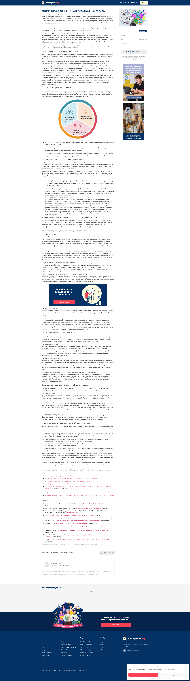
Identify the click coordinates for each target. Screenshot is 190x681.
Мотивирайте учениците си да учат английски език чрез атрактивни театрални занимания (80, 526)
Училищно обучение (85, 647)
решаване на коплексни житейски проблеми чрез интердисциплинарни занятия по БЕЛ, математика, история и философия (79, 495)
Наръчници (64, 652)
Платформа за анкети (86, 655)
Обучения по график (85, 650)
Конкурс (102, 642)
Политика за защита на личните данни (153, 678)
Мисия (43, 642)
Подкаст (102, 647)
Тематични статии (66, 655)
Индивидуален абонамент (87, 642)
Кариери (44, 647)
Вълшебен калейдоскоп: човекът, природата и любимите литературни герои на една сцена (82, 530)
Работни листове (66, 644)
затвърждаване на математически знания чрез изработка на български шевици (67, 481)
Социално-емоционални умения (80, 544)
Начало (43, 8)
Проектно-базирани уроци (68, 647)
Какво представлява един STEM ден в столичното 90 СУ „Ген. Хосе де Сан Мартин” (79, 518)
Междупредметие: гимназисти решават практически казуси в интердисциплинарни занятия (82, 539)
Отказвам (173, 675)
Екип (43, 644)
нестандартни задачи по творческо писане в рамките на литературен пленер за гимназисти (71, 478)
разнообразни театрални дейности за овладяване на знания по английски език (66, 484)
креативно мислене (48, 544)
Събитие (102, 644)
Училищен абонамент (86, 644)
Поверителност (46, 658)
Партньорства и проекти (87, 652)
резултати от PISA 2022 (66, 544)
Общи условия (45, 655)
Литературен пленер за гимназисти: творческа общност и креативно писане (78, 520)
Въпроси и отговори (47, 652)
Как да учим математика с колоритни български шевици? (72, 523)
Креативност (50, 8)
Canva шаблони (65, 650)
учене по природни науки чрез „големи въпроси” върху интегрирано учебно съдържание (69, 476)
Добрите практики (105, 650)
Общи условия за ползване (165, 678)
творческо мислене (92, 544)
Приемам (143, 675)
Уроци (62, 642)
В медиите (45, 650)
